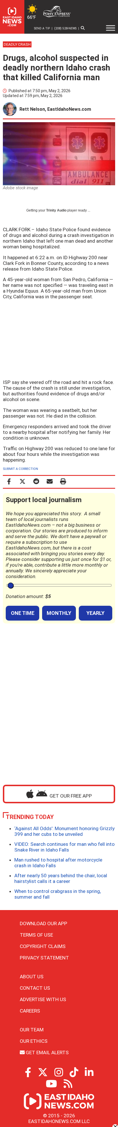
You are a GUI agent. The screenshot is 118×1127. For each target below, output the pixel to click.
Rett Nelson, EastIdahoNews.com (55, 109)
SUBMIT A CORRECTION (20, 469)
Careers (30, 1011)
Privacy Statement (44, 958)
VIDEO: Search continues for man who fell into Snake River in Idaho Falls (64, 847)
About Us (32, 976)
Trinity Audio (56, 210)
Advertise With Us (43, 999)
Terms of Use (36, 935)
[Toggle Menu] (110, 28)
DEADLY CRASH (17, 44)
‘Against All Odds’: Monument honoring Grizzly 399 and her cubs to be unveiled (64, 831)
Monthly (59, 613)
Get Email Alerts (47, 1052)
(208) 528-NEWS (65, 28)
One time (22, 613)
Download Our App (43, 923)
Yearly (95, 613)
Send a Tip (42, 28)
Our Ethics (34, 1041)
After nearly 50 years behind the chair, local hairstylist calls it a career (60, 878)
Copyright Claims (43, 946)
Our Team (32, 1030)
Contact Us (35, 988)
